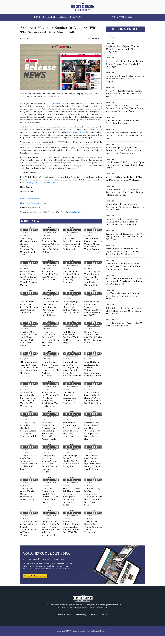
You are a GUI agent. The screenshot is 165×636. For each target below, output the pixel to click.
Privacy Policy (80, 615)
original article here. (77, 212)
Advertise (93, 615)
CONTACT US (75, 17)
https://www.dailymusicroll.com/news (42, 183)
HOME (37, 17)
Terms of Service (64, 615)
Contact (104, 615)
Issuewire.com (58, 104)
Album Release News (75, 132)
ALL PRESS (62, 17)
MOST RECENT (48, 17)
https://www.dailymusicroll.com (33, 203)
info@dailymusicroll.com (29, 199)
